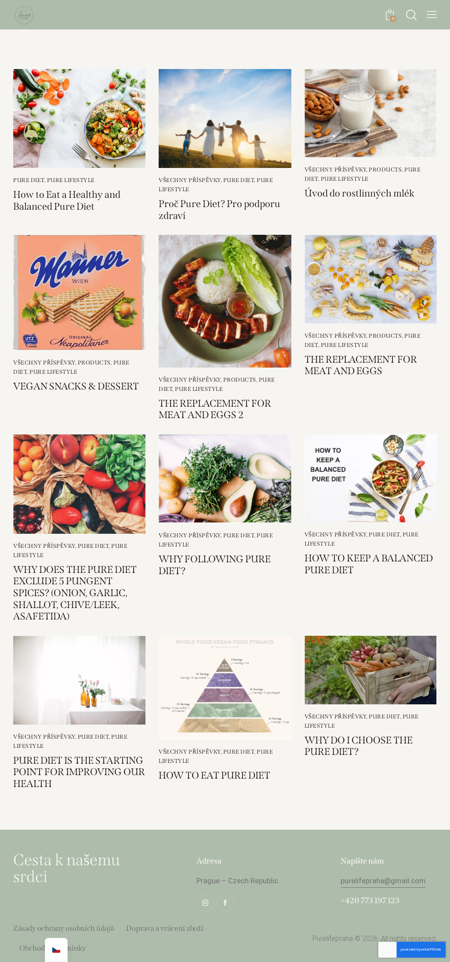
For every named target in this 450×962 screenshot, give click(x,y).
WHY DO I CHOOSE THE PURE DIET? (359, 746)
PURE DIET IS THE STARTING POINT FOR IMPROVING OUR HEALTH (79, 772)
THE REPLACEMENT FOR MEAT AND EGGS (361, 365)
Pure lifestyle (71, 180)
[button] (432, 14)
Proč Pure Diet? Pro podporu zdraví (219, 210)
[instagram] (205, 903)
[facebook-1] (225, 903)
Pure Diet (28, 180)
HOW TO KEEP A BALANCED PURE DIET (369, 564)
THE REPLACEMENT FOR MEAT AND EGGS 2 (215, 409)
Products (385, 169)
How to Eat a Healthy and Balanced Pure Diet (66, 200)
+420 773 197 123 (370, 900)
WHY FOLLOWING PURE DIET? (215, 565)
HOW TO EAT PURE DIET (214, 775)
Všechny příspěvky (190, 180)
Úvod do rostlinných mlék (359, 193)
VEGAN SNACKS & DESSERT (76, 386)
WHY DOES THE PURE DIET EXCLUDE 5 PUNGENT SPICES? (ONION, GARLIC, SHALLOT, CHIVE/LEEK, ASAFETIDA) (75, 593)
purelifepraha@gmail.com (383, 880)
